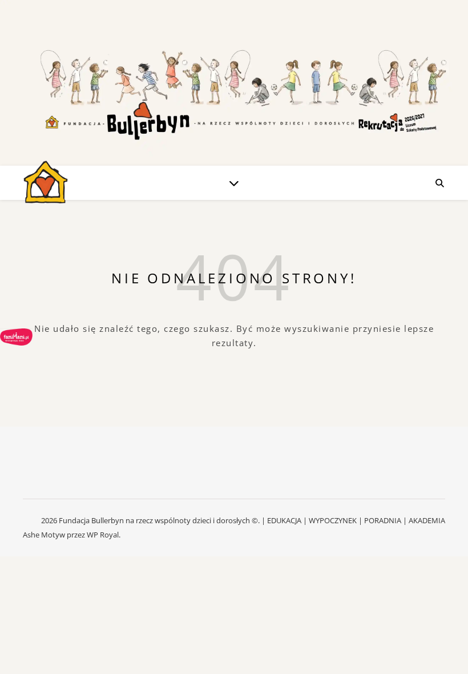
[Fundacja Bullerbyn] (45, 183)
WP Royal (103, 534)
